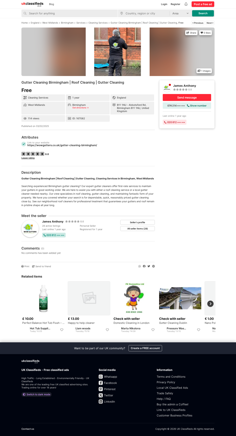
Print (26, 266)
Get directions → (80, 107)
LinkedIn (109, 401)
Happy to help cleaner (81, 322)
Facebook (110, 383)
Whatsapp (110, 376)
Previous (198, 22)
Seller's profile (137, 222)
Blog (51, 4)
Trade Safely (165, 393)
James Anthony (52, 221)
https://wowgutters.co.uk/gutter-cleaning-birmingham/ (62, 145)
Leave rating (28, 158)
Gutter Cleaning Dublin (173, 322)
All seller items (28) (137, 228)
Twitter (108, 395)
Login (164, 4)
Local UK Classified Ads (172, 387)
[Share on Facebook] (144, 266)
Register (175, 4)
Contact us (27, 428)
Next (209, 22)
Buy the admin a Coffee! (172, 404)
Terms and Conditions (171, 376)
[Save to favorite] (61, 330)
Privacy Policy (166, 382)
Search (203, 13)
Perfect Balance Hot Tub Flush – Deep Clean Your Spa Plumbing (43, 322)
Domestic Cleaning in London (131, 322)
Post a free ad (203, 4)
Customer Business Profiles (174, 415)
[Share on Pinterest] (153, 266)
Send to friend (43, 266)
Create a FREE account (145, 348)
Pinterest (110, 389)
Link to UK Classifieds (171, 410)
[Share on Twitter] (149, 266)
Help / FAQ (164, 399)
